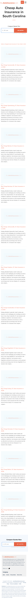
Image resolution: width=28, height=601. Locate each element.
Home (2, 44)
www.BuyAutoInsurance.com (19, 581)
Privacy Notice (13, 574)
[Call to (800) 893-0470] (22, 2)
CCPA (20, 583)
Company (5, 572)
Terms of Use (24, 33)
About (4, 574)
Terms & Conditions (14, 583)
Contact (7, 574)
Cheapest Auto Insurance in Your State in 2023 (15, 44)
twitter (9, 568)
